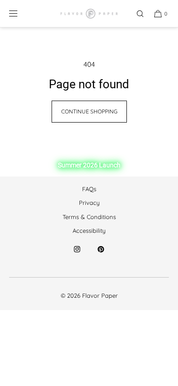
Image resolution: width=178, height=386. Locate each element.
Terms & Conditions (89, 216)
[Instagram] (77, 255)
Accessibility (89, 230)
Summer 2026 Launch (89, 165)
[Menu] (20, 13)
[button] (136, 13)
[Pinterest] (101, 255)
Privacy (89, 202)
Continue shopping (89, 111)
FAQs (89, 189)
